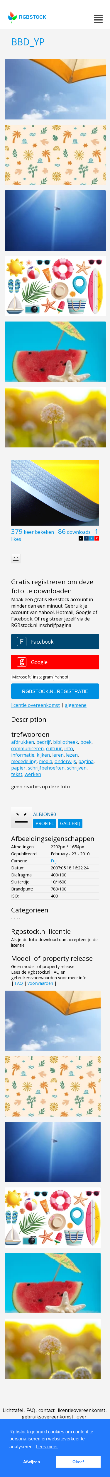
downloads (79, 532)
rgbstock (32, 17)
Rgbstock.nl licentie (41, 931)
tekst (16, 774)
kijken (43, 755)
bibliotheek (65, 742)
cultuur (54, 748)
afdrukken (22, 742)
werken (33, 774)
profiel (44, 823)
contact (46, 1410)
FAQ (19, 983)
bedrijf (43, 742)
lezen (72, 755)
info (68, 748)
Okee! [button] (78, 1461)
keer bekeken (39, 532)
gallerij (70, 823)
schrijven (77, 768)
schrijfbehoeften (46, 768)
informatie (22, 755)
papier (18, 768)
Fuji (54, 861)
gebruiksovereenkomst (47, 1416)
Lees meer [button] (47, 1446)
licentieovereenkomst (81, 1410)
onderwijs (65, 761)
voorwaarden (40, 983)
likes (16, 539)
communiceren (27, 748)
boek (86, 742)
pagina (86, 761)
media (45, 761)
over (82, 1416)
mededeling (24, 761)
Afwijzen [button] (31, 1461)
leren (58, 755)
